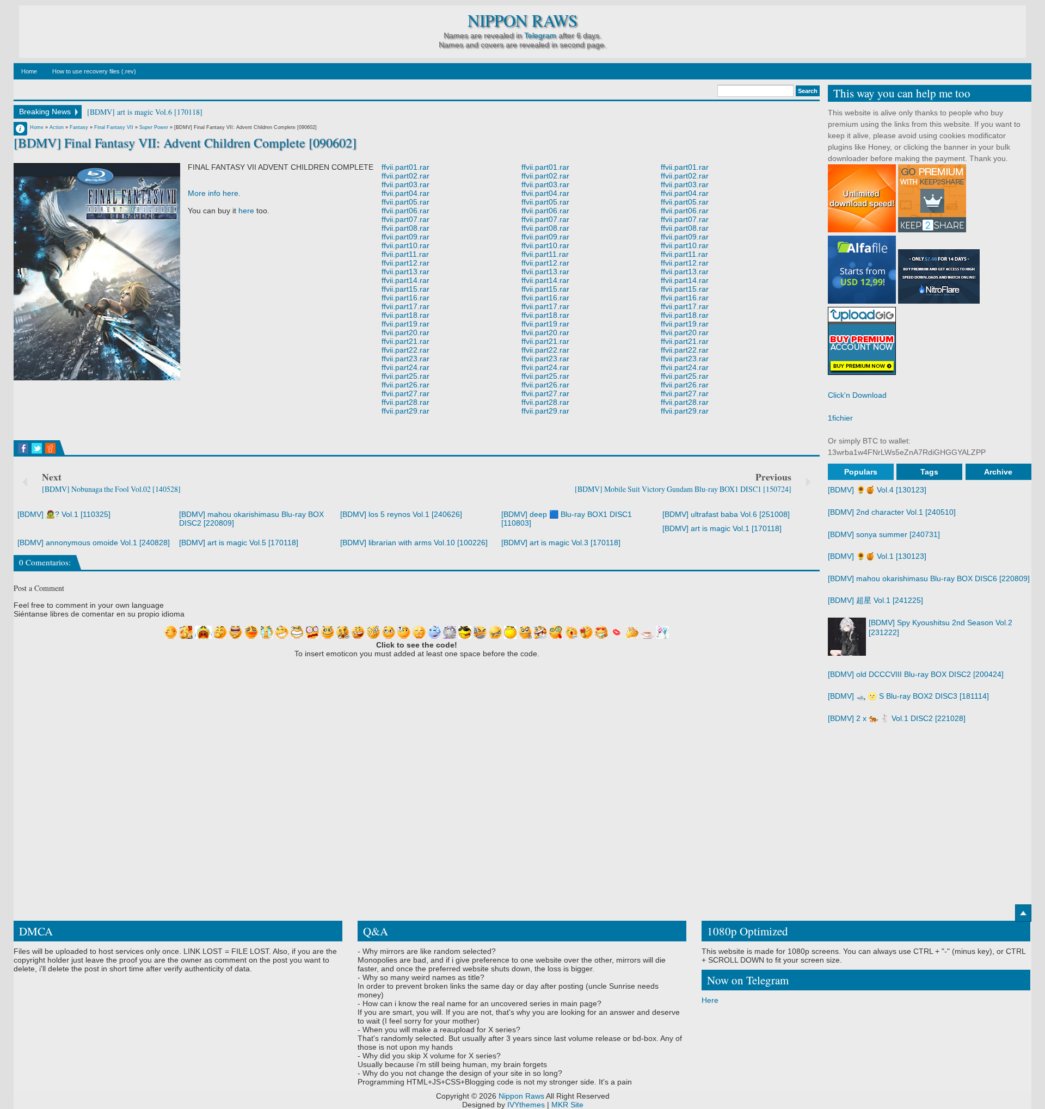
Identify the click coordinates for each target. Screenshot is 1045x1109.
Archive (998, 471)
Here (710, 1000)
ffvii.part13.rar (405, 271)
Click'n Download (857, 395)
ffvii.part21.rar (405, 341)
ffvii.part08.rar (405, 228)
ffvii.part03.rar (405, 184)
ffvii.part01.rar (405, 167)
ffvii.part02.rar (405, 175)
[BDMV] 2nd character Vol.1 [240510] (892, 512)
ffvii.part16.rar (405, 297)
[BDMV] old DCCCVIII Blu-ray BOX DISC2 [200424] (916, 674)
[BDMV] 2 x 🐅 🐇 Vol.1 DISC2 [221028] (897, 718)
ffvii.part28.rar (405, 402)
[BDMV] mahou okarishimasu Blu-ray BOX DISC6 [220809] (929, 578)
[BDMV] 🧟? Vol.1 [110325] (63, 514)
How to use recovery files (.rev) (94, 71)
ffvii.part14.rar (405, 280)
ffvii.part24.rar (405, 367)
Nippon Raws (522, 20)
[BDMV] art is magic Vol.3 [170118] (560, 542)
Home (29, 71)
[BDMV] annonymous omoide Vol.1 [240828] (93, 542)
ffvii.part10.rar (405, 245)
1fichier (840, 418)
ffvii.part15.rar (405, 289)
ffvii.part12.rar (405, 262)
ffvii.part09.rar (405, 236)
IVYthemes (526, 1104)
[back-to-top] (1023, 913)
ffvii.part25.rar (405, 376)
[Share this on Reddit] (50, 448)
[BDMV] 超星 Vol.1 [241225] (875, 600)
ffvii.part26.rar (405, 384)
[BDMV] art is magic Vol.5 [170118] (238, 542)
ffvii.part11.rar (405, 254)
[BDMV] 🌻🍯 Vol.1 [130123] (877, 556)
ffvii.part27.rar (405, 393)
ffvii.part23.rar (405, 358)
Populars (860, 471)
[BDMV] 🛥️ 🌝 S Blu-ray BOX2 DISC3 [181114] (908, 696)
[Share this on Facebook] (23, 448)
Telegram (540, 35)
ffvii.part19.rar (405, 323)
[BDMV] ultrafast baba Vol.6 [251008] (726, 514)
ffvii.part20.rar (405, 332)
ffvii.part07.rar (405, 219)
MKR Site (567, 1104)
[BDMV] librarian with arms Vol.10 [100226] (414, 542)
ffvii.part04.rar (405, 193)
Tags (929, 471)
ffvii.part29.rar (405, 410)
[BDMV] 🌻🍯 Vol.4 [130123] (877, 489)
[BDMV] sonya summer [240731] (884, 534)
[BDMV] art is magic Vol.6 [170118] (144, 112)
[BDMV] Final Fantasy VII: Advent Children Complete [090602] (185, 142)
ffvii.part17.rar (405, 306)
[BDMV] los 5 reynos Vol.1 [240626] (401, 514)
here (246, 210)
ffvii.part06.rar (405, 210)
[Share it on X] (37, 448)
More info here (213, 193)
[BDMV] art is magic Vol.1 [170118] (722, 528)
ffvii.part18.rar (405, 315)
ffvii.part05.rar (405, 202)
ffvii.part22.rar (405, 350)
